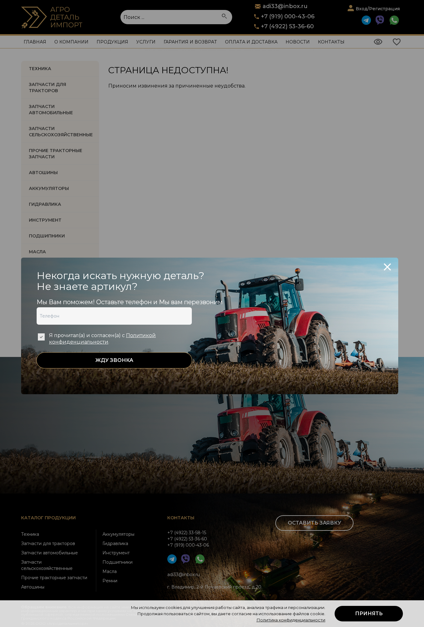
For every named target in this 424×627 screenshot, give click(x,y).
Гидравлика (115, 543)
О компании (71, 42)
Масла (109, 571)
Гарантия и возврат (190, 42)
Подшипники (117, 562)
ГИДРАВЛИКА (45, 204)
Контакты (331, 42)
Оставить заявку (314, 523)
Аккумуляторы (118, 534)
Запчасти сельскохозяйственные (47, 565)
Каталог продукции (48, 518)
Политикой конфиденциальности (102, 338)
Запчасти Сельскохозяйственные (61, 132)
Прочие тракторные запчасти (55, 154)
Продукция (112, 42)
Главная (35, 42)
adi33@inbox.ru (183, 574)
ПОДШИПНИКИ (47, 236)
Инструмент (116, 553)
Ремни (109, 581)
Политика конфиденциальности (290, 619)
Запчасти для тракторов (47, 87)
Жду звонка (114, 360)
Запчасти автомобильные (51, 109)
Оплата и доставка (251, 42)
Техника (40, 68)
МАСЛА (37, 252)
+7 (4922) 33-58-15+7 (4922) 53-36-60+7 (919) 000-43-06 (188, 539)
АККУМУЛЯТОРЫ (49, 188)
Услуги (146, 42)
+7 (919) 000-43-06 (287, 16)
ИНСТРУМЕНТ (45, 220)
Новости (298, 42)
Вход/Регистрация (378, 8)
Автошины (43, 172)
